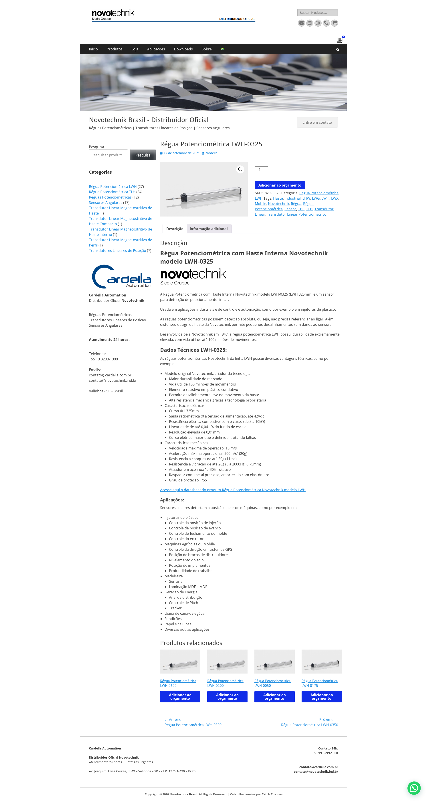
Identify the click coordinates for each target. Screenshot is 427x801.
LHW (306, 198)
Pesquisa (96, 146)
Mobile (260, 203)
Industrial (293, 198)
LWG (316, 198)
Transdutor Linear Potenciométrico (296, 214)
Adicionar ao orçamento (279, 185)
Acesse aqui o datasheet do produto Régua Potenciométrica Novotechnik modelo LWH (233, 489)
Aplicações (156, 49)
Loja (134, 49)
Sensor (290, 209)
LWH (325, 198)
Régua (296, 203)
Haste (278, 198)
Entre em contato (317, 122)
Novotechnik (278, 203)
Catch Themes (272, 794)
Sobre (207, 49)
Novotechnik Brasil (183, 794)
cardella (211, 153)
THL (301, 209)
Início (93, 49)
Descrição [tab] (174, 228)
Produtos (115, 49)
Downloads (183, 49)
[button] (240, 169)
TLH (309, 209)
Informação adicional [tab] (209, 228)
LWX (334, 198)
